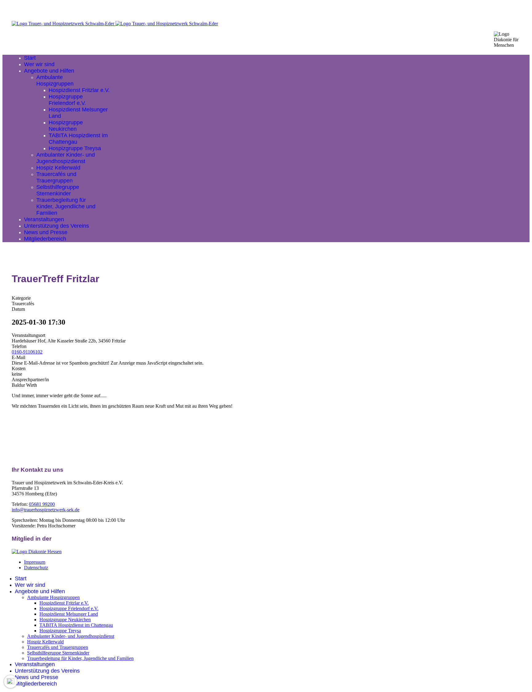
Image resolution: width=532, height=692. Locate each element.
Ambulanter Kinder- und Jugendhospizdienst (65, 158)
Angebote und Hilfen (49, 71)
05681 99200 (42, 504)
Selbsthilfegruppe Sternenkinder (57, 190)
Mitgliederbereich (45, 239)
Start (30, 58)
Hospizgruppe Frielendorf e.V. (67, 100)
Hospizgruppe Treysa (75, 148)
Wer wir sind (39, 64)
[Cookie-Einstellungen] (10, 681)
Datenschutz (36, 567)
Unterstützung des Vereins (56, 226)
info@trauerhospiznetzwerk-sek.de (45, 509)
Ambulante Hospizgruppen (55, 80)
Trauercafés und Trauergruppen (56, 177)
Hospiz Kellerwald (58, 168)
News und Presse (45, 232)
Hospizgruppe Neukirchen (66, 125)
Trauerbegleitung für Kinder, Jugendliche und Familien (65, 206)
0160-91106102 (27, 351)
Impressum (34, 562)
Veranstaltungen (44, 219)
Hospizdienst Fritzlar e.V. (79, 90)
